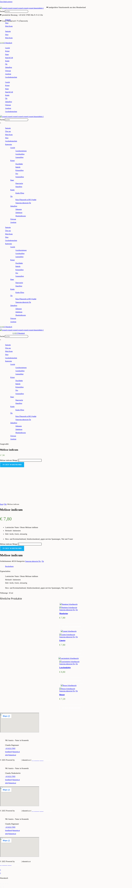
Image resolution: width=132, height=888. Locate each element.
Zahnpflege (8, 67)
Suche (2, 11)
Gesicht (7, 48)
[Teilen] (5, 883)
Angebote (8, 74)
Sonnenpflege (19, 177)
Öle (6, 64)
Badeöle (17, 167)
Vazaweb (18, 760)
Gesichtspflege (19, 154)
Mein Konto (9, 26)
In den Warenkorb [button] (71, 626)
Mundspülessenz (20, 216)
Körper (7, 51)
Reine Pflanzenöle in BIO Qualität (25, 200)
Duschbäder (19, 164)
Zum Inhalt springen (6, 2)
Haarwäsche (19, 183)
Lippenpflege (19, 157)
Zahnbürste (18, 212)
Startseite (8, 20)
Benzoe (62, 695)
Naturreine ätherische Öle (23, 203)
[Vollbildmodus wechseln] (3, 883)
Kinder (7, 61)
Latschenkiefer (65, 668)
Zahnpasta (18, 209)
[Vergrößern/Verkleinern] (1, 883)
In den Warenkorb (12, 465)
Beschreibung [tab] (9, 566)
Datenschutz (48, 760)
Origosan (8, 71)
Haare (7, 54)
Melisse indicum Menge (8, 460)
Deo (16, 174)
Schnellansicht (72, 604)
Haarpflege (18, 187)
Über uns (8, 131)
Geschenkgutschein (11, 77)
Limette (62, 640)
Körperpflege (19, 170)
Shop (6, 23)
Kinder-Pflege (19, 193)
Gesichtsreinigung (21, 151)
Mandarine (63, 614)
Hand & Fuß (9, 58)
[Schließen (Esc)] (8, 883)
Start (1, 504)
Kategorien (8, 144)
